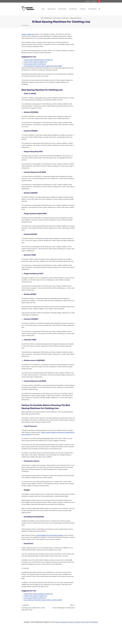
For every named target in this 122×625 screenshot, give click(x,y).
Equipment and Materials (75, 18)
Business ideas (52, 9)
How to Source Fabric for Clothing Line (35, 64)
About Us (88, 1)
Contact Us (94, 1)
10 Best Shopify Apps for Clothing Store (63, 606)
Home (43, 9)
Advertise (64, 622)
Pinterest (77, 622)
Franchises (83, 9)
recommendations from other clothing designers (49, 535)
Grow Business (92, 9)
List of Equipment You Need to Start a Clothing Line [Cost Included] (43, 66)
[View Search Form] (99, 9)
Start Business (73, 9)
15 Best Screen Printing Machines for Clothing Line (38, 59)
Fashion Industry (57, 18)
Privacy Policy (85, 622)
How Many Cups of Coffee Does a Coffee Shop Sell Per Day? (33, 608)
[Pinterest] (99, 1)
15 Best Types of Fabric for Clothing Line (35, 61)
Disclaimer (95, 622)
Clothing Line (65, 18)
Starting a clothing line (28, 34)
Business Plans (62, 9)
